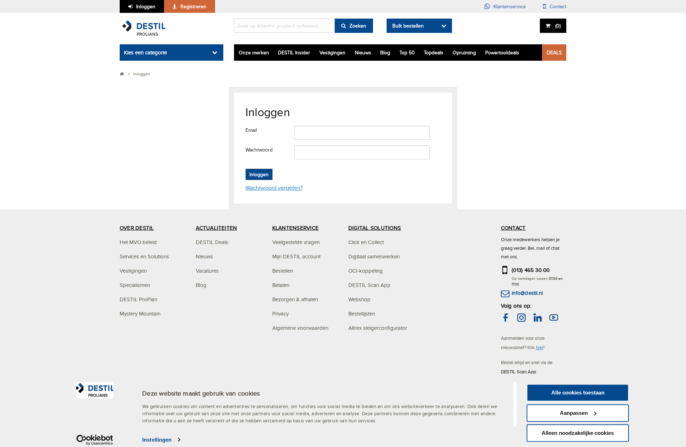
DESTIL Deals (212, 242)
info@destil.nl (527, 293)
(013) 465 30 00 (531, 270)
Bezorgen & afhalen (295, 299)
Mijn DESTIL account (296, 256)
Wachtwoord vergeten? (274, 188)
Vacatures (207, 270)
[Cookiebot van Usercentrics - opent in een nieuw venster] (95, 439)
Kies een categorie (145, 52)
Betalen (280, 285)
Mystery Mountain (140, 313)
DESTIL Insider (294, 52)
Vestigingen (332, 52)
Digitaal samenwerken (374, 256)
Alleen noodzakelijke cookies (578, 433)
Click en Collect (366, 242)
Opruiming (464, 52)
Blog (385, 52)
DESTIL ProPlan (138, 299)
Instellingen (157, 440)
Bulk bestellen (408, 25)
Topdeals (433, 52)
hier (539, 347)
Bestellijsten (361, 313)
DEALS (554, 52)
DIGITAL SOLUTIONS (374, 228)
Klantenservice (509, 6)
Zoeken (357, 25)
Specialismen (135, 285)
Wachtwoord (259, 149)
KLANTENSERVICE (295, 228)
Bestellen (282, 270)
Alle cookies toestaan (578, 392)
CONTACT (513, 228)
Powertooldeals (502, 52)
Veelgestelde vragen (296, 242)
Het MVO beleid (138, 242)
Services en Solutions (144, 256)
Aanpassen (574, 413)
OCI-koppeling (365, 270)
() (558, 25)
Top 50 (407, 52)
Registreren (193, 6)
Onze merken (254, 52)
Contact (558, 6)
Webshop (359, 299)
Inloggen (145, 6)
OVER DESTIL (137, 228)
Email (251, 130)
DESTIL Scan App (369, 285)
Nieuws (363, 52)
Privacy (280, 313)
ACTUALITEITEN (216, 228)
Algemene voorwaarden (300, 328)
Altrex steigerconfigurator (377, 328)
